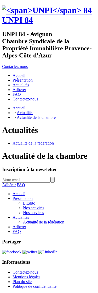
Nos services (33, 212)
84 (17, 20)
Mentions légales (26, 277)
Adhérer (9, 185)
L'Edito (29, 203)
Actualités (25, 112)
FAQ (21, 185)
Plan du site (22, 281)
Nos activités (33, 208)
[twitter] (29, 252)
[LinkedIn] (47, 252)
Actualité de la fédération (33, 143)
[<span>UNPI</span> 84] (47, 10)
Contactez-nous (15, 66)
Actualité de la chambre (36, 117)
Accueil (19, 108)
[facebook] (11, 252)
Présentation (23, 198)
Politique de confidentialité (34, 286)
